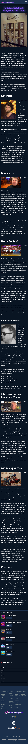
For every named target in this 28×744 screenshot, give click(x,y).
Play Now (9, 618)
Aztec (2, 667)
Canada (11, 695)
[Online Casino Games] (7, 2)
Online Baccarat (17, 699)
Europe (11, 698)
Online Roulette (17, 707)
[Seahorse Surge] (3, 654)
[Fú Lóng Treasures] (3, 618)
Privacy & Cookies (22, 739)
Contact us (4, 708)
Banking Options (3, 705)
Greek (2, 675)
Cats (2, 670)
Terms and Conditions (12, 739)
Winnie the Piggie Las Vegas (13, 622)
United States (11, 692)
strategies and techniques (16, 84)
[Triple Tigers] (3, 632)
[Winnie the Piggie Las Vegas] (3, 625)
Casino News (4, 691)
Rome (2, 681)
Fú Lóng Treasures (11, 615)
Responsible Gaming (14, 740)
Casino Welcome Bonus (3, 695)
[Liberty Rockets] (3, 640)
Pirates (3, 678)
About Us (4, 739)
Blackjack (3, 53)
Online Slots (18, 691)
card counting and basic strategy (15, 200)
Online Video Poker (18, 703)
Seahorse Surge (10, 651)
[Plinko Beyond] (3, 647)
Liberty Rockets (10, 637)
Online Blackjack (17, 694)
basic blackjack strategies (12, 588)
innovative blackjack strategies (21, 117)
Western (3, 684)
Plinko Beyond (10, 644)
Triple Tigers (9, 630)
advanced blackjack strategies (14, 594)
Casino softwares (23, 694)
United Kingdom (11, 701)
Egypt (2, 673)
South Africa (10, 706)
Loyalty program (3, 700)
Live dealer (24, 691)
